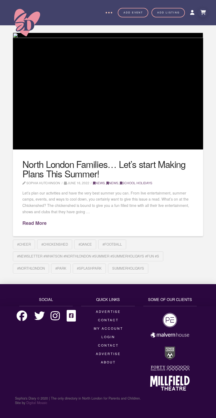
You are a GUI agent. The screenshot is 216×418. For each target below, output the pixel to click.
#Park (60, 268)
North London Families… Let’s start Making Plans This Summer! (103, 168)
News (100, 183)
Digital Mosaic (36, 402)
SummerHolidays (128, 268)
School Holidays (137, 183)
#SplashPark (89, 268)
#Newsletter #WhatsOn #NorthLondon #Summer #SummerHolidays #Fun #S (88, 256)
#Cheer (24, 244)
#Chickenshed (54, 244)
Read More (34, 223)
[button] (109, 12)
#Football (112, 244)
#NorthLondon (31, 268)
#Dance (85, 244)
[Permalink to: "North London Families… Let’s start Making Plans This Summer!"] (108, 91)
